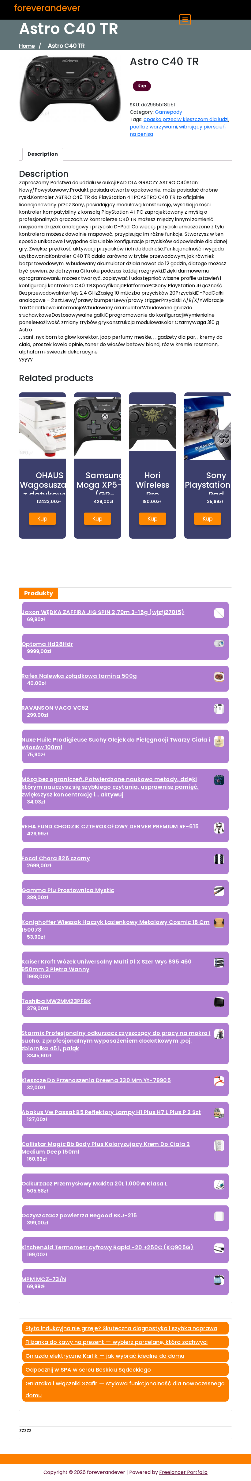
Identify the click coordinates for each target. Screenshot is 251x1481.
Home (27, 46)
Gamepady (168, 112)
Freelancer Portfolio (183, 1472)
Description (43, 154)
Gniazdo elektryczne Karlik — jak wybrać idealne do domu (104, 1356)
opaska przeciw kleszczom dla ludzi (186, 119)
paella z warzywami (153, 126)
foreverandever (47, 8)
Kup (141, 86)
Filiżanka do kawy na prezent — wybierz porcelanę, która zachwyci (116, 1342)
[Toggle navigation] (185, 19)
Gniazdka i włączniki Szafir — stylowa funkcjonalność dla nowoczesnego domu (125, 1389)
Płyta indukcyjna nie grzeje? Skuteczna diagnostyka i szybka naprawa (121, 1328)
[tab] (42, 154)
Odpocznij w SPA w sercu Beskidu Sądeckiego (88, 1369)
